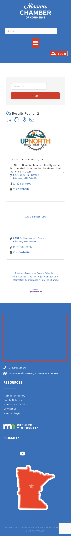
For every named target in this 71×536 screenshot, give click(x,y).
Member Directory (14, 395)
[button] (8, 113)
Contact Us (50, 276)
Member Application (15, 404)
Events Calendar (45, 273)
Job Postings (35, 276)
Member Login (12, 413)
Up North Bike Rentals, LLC (27, 159)
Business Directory (25, 273)
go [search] (37, 95)
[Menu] (35, 42)
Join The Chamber (49, 280)
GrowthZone (39, 530)
